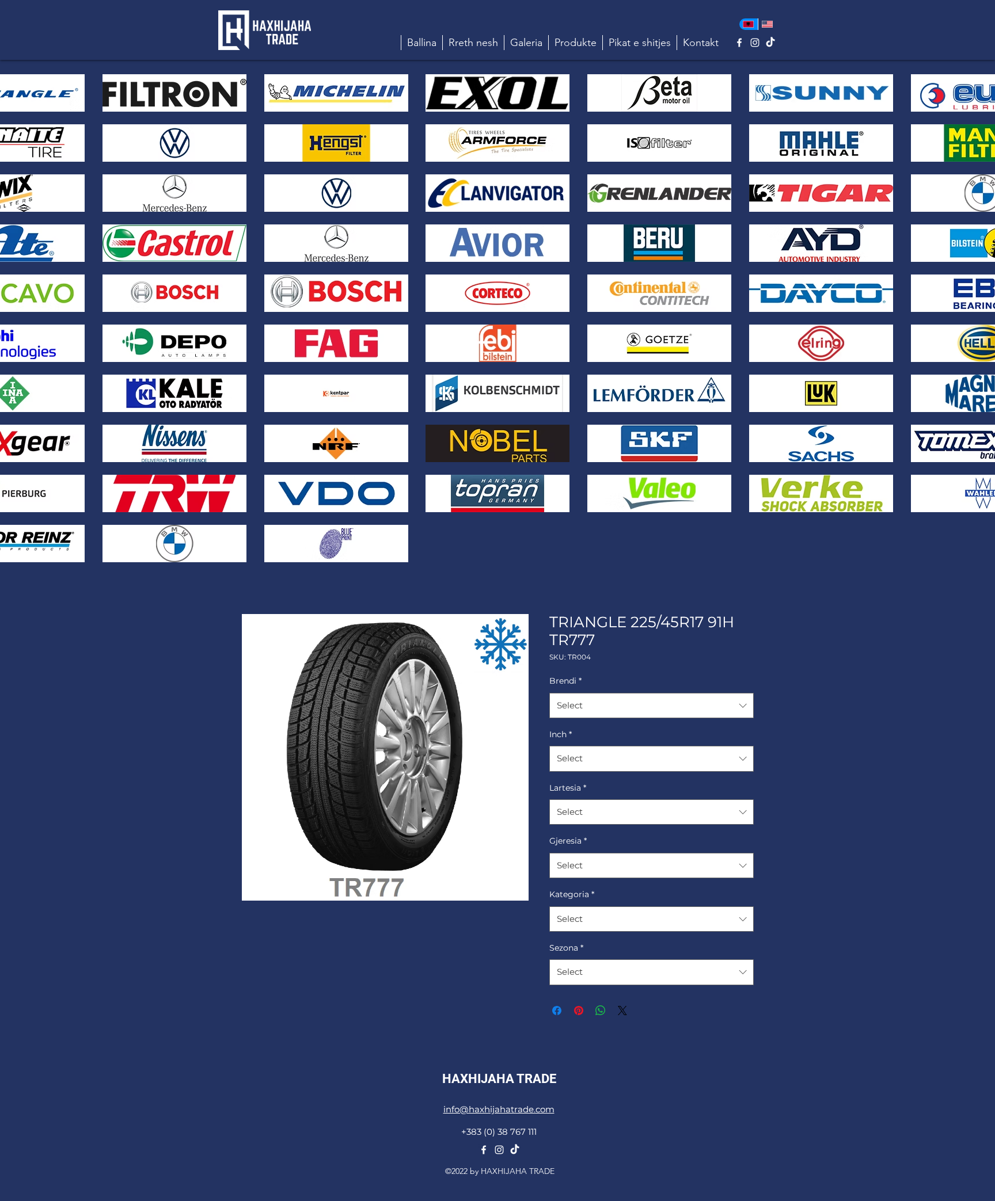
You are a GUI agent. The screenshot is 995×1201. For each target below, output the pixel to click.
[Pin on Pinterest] (579, 1010)
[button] (575, 42)
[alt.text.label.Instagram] (755, 42)
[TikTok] (770, 42)
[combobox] (651, 705)
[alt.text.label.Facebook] (739, 42)
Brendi (565, 681)
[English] (767, 24)
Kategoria (571, 894)
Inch (560, 734)
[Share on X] (622, 1010)
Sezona (566, 948)
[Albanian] (748, 24)
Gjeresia (568, 841)
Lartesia (567, 788)
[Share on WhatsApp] (600, 1010)
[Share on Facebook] (557, 1010)
